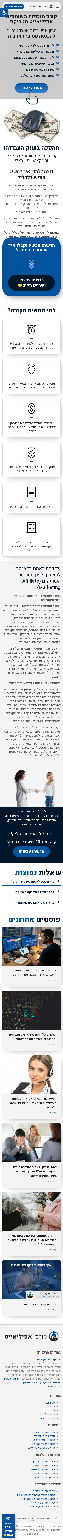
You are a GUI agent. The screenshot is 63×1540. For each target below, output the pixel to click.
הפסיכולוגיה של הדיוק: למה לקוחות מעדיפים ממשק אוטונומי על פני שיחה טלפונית (33, 1103)
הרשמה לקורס (47, 1414)
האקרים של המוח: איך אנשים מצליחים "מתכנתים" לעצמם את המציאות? (33, 1036)
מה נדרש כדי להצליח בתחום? (36, 903)
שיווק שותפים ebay (44, 1473)
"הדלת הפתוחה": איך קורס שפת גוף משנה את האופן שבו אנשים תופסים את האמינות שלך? (32, 1240)
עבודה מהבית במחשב (43, 1444)
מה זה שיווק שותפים (44, 1491)
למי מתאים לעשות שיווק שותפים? (32, 881)
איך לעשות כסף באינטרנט (40, 1304)
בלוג (52, 1410)
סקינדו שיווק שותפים (43, 1477)
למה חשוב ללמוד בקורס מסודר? (34, 892)
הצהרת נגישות (54, 1387)
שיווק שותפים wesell (43, 1469)
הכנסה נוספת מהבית (44, 1440)
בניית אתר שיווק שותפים (42, 1507)
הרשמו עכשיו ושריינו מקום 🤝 (8, 1529)
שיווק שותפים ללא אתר (42, 1503)
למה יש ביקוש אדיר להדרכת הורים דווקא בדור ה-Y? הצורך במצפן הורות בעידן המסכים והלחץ (33, 1171)
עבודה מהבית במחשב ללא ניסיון (38, 1499)
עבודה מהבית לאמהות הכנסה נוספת (36, 1495)
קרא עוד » (52, 980)
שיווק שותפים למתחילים (42, 1432)
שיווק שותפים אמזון (44, 1462)
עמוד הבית (49, 1403)
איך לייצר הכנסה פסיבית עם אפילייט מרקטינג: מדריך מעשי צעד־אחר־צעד (34, 972)
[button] (4, 12)
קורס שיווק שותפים (45, 1359)
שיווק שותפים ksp (45, 1465)
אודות (52, 1407)
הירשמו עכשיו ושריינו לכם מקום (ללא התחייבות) (32, 1381)
